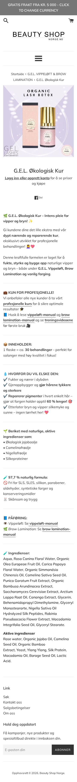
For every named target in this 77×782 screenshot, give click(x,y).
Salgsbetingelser (16, 708)
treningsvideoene (59, 320)
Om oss (9, 713)
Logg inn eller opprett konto (27, 178)
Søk (6, 697)
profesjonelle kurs (17, 303)
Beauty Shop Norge (52, 773)
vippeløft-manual (41, 314)
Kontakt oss (12, 702)
